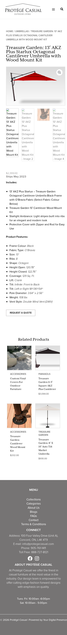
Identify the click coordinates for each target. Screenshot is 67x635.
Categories (33, 503)
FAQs (33, 516)
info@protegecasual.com (38, 544)
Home (9, 31)
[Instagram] (37, 558)
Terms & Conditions (33, 524)
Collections (33, 499)
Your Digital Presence (55, 620)
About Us (34, 508)
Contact (33, 520)
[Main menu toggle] (53, 9)
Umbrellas (22, 31)
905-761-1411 (38, 548)
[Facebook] (30, 558)
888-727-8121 (39, 552)
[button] (62, 9)
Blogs (33, 512)
